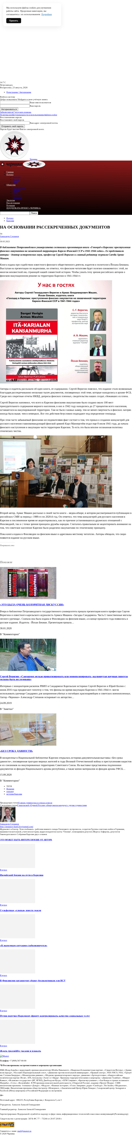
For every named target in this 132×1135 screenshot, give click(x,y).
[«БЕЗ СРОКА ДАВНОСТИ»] (28, 744)
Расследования (13, 203)
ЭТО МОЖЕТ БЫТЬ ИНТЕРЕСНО (17, 840)
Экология (10, 200)
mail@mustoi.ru (24, 1131)
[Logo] (11, 167)
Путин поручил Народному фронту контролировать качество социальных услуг (45, 1015)
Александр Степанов (9, 236)
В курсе (10, 174)
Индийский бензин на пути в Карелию (21, 875)
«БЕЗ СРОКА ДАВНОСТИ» (16, 751)
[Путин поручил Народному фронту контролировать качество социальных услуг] (17, 1008)
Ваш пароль (35, 106)
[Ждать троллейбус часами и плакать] (17, 1043)
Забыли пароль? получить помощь (15, 112)
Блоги (15, 192)
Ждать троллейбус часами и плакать (20, 1050)
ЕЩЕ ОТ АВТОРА (43, 840)
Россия (16, 179)
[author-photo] (7, 821)
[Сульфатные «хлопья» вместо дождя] (17, 902)
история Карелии (14, 794)
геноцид (10, 791)
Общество (11, 185)
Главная (10, 172)
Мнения (16, 190)
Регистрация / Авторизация (18, 92)
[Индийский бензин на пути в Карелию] (17, 867)
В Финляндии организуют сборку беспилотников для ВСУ (33, 980)
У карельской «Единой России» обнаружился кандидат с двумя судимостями (52, 805)
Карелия (16, 177)
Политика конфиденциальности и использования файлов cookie (28, 115)
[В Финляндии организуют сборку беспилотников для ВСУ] (17, 973)
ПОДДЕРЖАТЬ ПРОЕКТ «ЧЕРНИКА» (23, 208)
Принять (13, 20)
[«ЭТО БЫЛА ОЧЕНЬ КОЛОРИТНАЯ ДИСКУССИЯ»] (28, 598)
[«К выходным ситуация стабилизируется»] (17, 937)
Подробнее (46, 14)
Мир (15, 182)
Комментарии (19, 187)
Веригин (10, 789)
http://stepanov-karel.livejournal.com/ (16, 826)
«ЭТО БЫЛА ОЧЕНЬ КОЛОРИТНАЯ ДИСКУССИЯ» (32, 604)
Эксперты (17, 197)
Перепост (17, 195)
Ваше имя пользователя (40, 102)
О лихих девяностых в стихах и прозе (35, 802)
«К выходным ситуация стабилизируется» (23, 945)
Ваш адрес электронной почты (44, 123)
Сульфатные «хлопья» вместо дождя (20, 910)
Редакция (10, 205)
